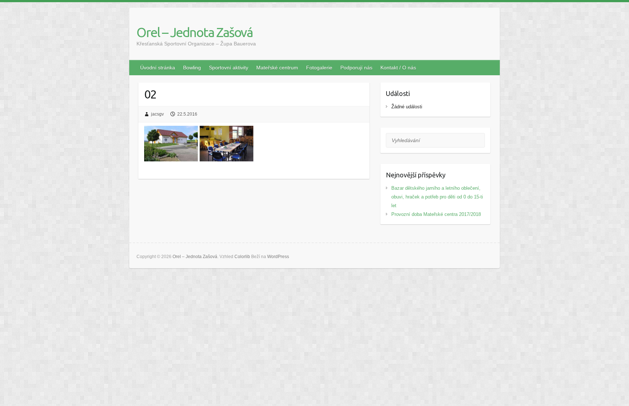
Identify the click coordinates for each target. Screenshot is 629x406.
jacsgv (157, 114)
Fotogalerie (319, 68)
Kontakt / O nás (398, 68)
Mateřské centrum (277, 68)
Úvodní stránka (157, 68)
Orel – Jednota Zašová (195, 32)
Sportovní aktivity (228, 68)
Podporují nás (356, 68)
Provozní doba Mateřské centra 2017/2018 (436, 214)
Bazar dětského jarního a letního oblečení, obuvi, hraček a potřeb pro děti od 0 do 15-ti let (437, 196)
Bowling (192, 68)
